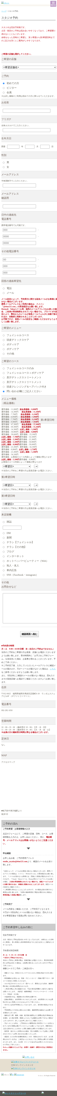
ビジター (11, 87)
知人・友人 (12, 565)
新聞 (9, 537)
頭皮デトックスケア (17, 339)
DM (8, 533)
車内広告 (11, 570)
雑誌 (9, 521)
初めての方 (12, 83)
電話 (9, 288)
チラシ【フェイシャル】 (20, 542)
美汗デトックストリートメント (24, 377)
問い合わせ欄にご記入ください (24, 391)
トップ (3, 11)
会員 (9, 92)
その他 (10, 353)
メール (10, 292)
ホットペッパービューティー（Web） (27, 560)
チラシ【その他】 (16, 547)
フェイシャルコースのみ (20, 368)
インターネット (15, 556)
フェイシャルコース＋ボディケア (25, 372)
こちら (53, 669)
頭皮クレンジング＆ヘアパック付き (26, 386)
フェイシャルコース (17, 335)
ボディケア (12, 344)
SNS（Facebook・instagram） (22, 574)
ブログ (10, 551)
